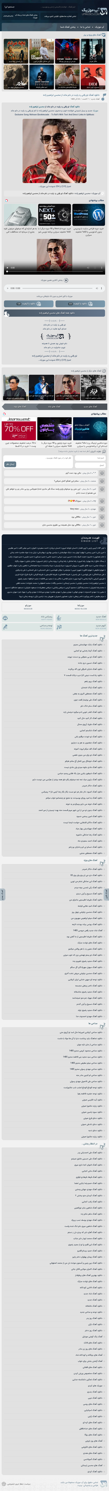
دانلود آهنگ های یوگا (93, 1434)
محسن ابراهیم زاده (37, 106)
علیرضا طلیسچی (51, 574)
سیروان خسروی (72, 565)
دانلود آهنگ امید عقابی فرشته (90, 906)
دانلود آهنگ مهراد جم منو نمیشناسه (87, 998)
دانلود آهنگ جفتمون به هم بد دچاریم (86, 742)
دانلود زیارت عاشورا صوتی (91, 1106)
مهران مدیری (12, 592)
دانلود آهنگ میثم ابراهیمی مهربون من (86, 918)
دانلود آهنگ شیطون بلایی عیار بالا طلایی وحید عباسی (80, 773)
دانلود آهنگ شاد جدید (93, 1293)
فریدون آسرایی (98, 578)
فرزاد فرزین (19, 574)
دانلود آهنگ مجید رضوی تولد (90, 1010)
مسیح (7, 587)
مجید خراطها (34, 578)
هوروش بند (49, 596)
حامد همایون (99, 556)
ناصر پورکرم (88, 596)
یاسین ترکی (38, 596)
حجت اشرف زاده (80, 556)
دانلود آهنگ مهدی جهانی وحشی (88, 1189)
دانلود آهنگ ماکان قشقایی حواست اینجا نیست (82, 822)
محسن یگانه (57, 583)
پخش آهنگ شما (68, 27)
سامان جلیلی (30, 561)
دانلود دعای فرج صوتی (92, 1118)
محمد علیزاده (32, 583)
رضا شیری (81, 561)
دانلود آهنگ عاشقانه (93, 1306)
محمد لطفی (20, 583)
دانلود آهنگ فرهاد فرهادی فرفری (89, 1177)
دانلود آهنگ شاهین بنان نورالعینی (88, 1207)
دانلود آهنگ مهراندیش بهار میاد (89, 828)
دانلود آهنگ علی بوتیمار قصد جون (88, 699)
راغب (10, 556)
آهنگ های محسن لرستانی (91, 1465)
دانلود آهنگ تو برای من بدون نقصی (87, 755)
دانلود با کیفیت (78, 303)
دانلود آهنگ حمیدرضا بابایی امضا (88, 1183)
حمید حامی (51, 556)
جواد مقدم (24, 552)
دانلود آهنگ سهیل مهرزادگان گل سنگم (86, 967)
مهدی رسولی (67, 592)
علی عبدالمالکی (98, 574)
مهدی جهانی (78, 592)
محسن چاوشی (82, 583)
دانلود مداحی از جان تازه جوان (89, 1044)
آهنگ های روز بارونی (93, 1441)
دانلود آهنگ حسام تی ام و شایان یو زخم (85, 847)
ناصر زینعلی (78, 596)
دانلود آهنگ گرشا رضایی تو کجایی (88, 650)
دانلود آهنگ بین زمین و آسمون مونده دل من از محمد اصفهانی (76, 1263)
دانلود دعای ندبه (95, 1130)
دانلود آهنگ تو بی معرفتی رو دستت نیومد (84, 656)
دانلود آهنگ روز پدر (94, 1318)
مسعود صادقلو (17, 587)
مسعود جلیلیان (31, 587)
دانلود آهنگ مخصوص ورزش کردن (88, 1373)
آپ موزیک (94, 11)
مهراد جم (22, 592)
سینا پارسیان (59, 565)
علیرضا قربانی (39, 574)
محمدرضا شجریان (97, 587)
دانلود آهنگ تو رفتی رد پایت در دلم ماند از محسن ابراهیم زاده (71, 95)
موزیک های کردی (95, 1385)
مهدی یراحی (31, 592)
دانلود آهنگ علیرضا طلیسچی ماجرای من (85, 899)
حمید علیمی (28, 556)
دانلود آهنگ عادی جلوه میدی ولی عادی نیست (83, 767)
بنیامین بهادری (52, 552)
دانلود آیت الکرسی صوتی (92, 1099)
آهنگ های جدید (90, 406)
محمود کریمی (70, 587)
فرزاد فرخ (28, 574)
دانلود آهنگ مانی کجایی (92, 1171)
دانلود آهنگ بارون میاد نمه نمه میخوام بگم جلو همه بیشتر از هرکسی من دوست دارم (67, 779)
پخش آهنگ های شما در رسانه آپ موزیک (26, 16)
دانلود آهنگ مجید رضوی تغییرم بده (87, 961)
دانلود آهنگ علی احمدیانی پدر (90, 1152)
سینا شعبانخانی (35, 565)
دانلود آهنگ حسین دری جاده (90, 663)
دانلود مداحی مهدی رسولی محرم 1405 (86, 1069)
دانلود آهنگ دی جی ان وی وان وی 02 (86, 875)
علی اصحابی (32, 570)
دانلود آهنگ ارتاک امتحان (91, 687)
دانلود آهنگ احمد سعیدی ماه (90, 841)
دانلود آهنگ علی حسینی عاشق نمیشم (86, 1158)
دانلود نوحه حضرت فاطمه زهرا (90, 1093)
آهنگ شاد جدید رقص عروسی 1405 (87, 930)
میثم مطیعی (99, 596)
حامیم (90, 556)
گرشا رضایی (87, 578)
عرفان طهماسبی (56, 570)
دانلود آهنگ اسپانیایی (93, 1410)
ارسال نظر (10, 464)
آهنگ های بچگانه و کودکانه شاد (89, 1355)
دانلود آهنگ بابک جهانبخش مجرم (88, 644)
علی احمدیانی (43, 570)
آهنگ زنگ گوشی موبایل (92, 1336)
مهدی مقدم (55, 592)
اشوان (34, 548)
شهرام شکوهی (99, 570)
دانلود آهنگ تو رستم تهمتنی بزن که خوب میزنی (82, 955)
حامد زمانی (14, 552)
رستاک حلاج (100, 561)
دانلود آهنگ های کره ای (92, 1422)
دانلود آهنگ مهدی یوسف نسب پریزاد (86, 1220)
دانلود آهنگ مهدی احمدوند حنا (89, 1016)
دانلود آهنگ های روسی (92, 1404)
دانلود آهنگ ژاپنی (95, 1416)
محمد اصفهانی (45, 583)
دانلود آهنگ (75, 106)
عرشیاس (67, 570)
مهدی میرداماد (44, 592)
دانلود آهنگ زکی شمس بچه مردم (88, 887)
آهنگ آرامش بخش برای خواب (90, 1361)
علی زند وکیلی (20, 570)
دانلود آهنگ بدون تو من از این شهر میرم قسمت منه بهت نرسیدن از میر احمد (70, 810)
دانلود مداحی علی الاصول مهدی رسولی (86, 1081)
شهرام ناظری (87, 570)
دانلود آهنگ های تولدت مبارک (89, 942)
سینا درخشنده (48, 565)
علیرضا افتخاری (64, 574)
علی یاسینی (76, 574)
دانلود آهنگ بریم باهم (93, 681)
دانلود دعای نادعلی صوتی (91, 1124)
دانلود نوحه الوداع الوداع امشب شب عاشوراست (83, 1087)
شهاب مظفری (12, 565)
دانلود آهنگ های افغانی (92, 1367)
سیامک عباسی (99, 565)
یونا (20, 596)
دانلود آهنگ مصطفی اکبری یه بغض (87, 693)
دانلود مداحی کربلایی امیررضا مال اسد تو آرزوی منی (81, 1032)
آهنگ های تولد (20, 406)
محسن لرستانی (69, 583)
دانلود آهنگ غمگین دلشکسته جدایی (87, 1379)
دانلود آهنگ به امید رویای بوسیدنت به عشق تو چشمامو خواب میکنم (74, 798)
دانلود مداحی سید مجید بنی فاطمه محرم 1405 (82, 1056)
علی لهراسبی (86, 574)
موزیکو (28, 607)
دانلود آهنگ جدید (94, 1299)
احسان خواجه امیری (69, 548)
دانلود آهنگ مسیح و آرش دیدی (89, 893)
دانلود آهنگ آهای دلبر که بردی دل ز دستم (85, 1232)
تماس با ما (85, 27)
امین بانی (100, 552)
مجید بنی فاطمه (46, 578)
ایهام (82, 552)
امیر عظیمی (12, 548)
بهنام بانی (41, 552)
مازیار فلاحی (67, 578)
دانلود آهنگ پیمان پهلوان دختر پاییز (87, 1256)
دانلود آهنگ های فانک (93, 1342)
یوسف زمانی (28, 596)
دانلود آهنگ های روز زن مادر (90, 1348)
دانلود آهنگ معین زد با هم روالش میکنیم (85, 948)
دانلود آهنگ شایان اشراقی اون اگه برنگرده (85, 669)
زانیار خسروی (42, 561)
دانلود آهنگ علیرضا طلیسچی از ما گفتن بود (84, 936)
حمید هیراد (18, 556)
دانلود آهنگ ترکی (95, 1324)
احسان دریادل (55, 548)
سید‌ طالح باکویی (85, 565)
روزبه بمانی (53, 561)
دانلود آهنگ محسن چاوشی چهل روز (87, 912)
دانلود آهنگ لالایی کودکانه (91, 1287)
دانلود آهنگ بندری (94, 1391)
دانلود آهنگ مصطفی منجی (91, 853)
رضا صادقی (72, 561)
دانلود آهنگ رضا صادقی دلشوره (89, 834)
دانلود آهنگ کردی (95, 1471)
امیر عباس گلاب (24, 548)
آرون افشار (82, 548)
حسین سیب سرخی (65, 556)
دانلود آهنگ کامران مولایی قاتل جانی (86, 1269)
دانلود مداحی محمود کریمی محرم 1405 (85, 1050)
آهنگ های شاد (54, 406)
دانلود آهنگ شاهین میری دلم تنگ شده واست (83, 1226)
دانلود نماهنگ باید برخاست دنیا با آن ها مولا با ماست (79, 1038)
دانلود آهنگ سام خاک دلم (91, 706)
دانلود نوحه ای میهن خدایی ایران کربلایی (85, 979)
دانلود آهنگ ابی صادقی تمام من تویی (86, 881)
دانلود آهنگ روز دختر (93, 1330)
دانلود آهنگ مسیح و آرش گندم (89, 1004)
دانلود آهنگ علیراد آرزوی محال (89, 724)
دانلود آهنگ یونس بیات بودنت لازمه (87, 924)
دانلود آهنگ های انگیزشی (91, 1447)
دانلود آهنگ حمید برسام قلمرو (89, 1250)
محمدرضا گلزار (83, 587)
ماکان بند (57, 578)
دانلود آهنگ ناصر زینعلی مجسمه (88, 985)
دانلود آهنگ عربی (95, 1398)
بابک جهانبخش (65, 552)
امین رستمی (90, 552)
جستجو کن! (9, 6)
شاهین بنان (23, 565)
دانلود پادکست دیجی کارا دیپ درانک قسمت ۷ (83, 675)
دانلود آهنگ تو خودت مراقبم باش (88, 736)
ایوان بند (76, 552)
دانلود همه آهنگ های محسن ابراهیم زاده (57, 313)
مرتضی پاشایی (58, 587)
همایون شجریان (61, 596)
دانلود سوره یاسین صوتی (91, 1112)
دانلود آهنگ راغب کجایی (92, 1201)
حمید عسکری (40, 556)
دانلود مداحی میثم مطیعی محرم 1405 (86, 1063)
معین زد (101, 592)
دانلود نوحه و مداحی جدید (91, 1312)
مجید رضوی (22, 578)
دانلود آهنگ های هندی (92, 1453)
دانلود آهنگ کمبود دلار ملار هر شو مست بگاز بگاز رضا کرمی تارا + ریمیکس (71, 791)
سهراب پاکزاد (19, 561)
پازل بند (33, 552)
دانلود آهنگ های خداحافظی (90, 1428)
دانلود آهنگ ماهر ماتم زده (91, 1214)
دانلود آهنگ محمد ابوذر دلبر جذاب (87, 1238)
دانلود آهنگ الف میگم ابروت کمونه (88, 748)
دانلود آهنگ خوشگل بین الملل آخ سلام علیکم (83, 761)
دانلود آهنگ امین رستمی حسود (89, 816)
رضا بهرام (90, 561)
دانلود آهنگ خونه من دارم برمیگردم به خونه (84, 804)
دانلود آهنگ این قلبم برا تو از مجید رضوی (85, 1244)
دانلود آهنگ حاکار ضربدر (92, 785)
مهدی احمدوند (90, 592)
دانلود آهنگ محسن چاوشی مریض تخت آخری (83, 973)
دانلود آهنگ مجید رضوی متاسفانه (88, 991)
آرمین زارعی (92, 548)
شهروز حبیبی (76, 570)
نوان (70, 596)
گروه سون (77, 578)
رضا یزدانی (62, 561)
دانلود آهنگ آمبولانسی (93, 1459)
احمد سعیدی (43, 548)
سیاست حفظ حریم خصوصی (19, 1484)
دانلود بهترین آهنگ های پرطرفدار (88, 1275)
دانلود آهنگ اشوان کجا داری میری (88, 1164)
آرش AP (101, 548)
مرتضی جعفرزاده (44, 587)
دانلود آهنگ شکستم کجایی (91, 730)
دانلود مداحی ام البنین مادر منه (89, 1075)
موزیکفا (81, 607)
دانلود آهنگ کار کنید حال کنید (89, 718)
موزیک (95, 110)
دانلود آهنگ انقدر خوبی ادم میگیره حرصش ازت (82, 712)
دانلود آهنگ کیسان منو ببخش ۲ (88, 1195)
